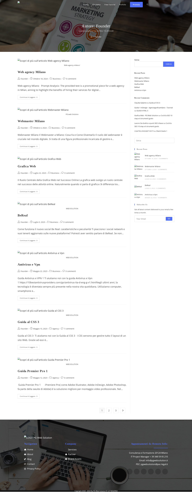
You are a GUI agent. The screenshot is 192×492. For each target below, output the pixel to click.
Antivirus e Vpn (29, 264)
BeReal (23, 215)
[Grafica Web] (138, 177)
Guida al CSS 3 (28, 322)
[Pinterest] (165, 471)
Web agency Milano (32, 72)
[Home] (91, 37)
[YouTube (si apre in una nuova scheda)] (169, 4)
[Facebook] (144, 471)
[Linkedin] (136, 471)
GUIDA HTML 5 (142, 110)
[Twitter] (158, 471)
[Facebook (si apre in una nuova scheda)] (157, 4)
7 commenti (69, 328)
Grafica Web (27, 166)
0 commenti (71, 79)
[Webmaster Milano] (138, 167)
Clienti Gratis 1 (161, 131)
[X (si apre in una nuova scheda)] (153, 4)
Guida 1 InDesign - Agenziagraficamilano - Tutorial (153, 107)
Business (57, 79)
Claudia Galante (140, 103)
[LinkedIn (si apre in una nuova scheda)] (165, 4)
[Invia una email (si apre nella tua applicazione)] (173, 4)
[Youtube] (151, 471)
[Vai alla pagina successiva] (122, 410)
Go (169, 219)
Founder (98, 37)
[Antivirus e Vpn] (138, 196)
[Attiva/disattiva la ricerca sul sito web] (147, 4)
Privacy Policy (72, 465)
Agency (56, 328)
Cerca (136, 60)
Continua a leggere (30, 96)
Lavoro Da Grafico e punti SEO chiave (148, 123)
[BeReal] (138, 186)
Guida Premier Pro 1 (33, 371)
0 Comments (163, 158)
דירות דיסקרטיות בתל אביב (143, 131)
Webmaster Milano (31, 121)
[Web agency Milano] (138, 157)
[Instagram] (129, 471)
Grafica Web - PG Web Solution (146, 115)
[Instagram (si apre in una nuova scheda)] (161, 4)
